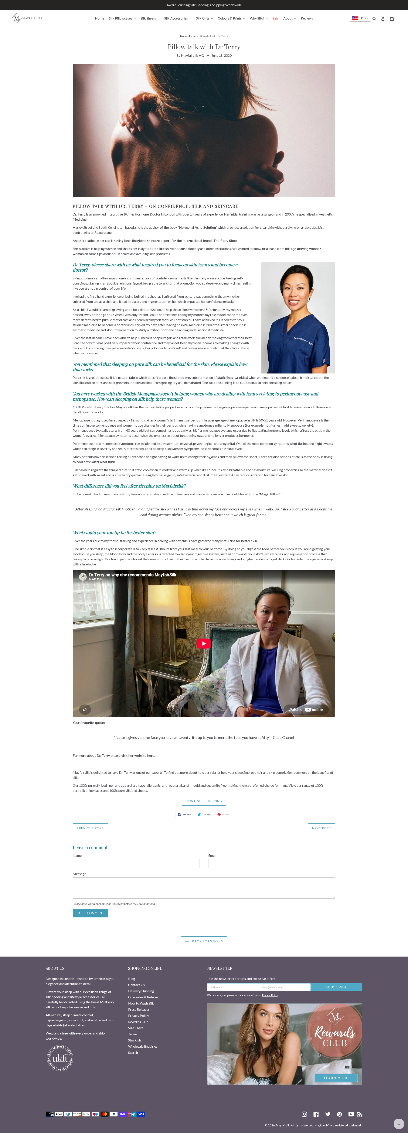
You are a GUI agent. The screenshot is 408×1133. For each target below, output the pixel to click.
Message (79, 874)
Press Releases (139, 1009)
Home (183, 36)
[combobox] (360, 18)
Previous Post (90, 828)
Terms (132, 1034)
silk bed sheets (136, 790)
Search (133, 1052)
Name (77, 855)
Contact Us (136, 985)
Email (212, 855)
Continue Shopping (204, 801)
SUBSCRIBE (336, 987)
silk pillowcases (91, 790)
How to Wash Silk (141, 1003)
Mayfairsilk (283, 1125)
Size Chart (135, 1028)
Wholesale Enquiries (142, 1046)
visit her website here (137, 755)
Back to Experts (207, 941)
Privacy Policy (138, 1015)
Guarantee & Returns (143, 997)
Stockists (135, 1040)
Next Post (321, 828)
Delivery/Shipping (141, 991)
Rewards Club (138, 1022)
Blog (131, 979)
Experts (193, 36)
